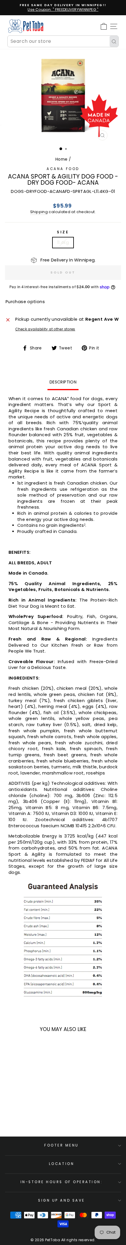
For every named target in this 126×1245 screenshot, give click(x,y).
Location (61, 1163)
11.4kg (63, 242)
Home (61, 159)
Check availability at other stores (45, 329)
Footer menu (61, 1145)
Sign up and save (61, 1200)
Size (63, 232)
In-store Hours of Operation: (62, 1182)
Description (63, 382)
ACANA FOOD (63, 169)
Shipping (39, 211)
